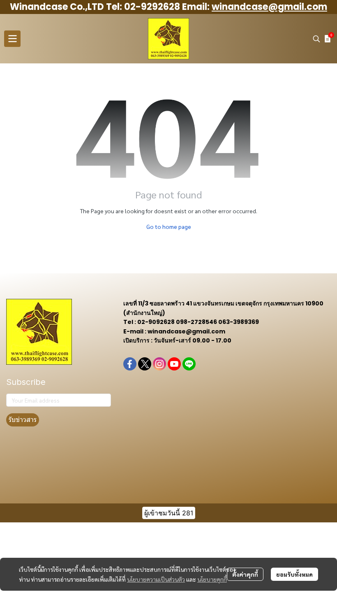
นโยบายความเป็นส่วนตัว (156, 579)
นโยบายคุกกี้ (212, 579)
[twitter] (144, 363)
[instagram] (159, 363)
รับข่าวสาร (23, 419)
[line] (189, 363)
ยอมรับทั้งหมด (294, 574)
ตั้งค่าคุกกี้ (245, 574)
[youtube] (174, 363)
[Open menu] (12, 38)
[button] (316, 38)
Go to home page (168, 226)
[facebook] (129, 363)
